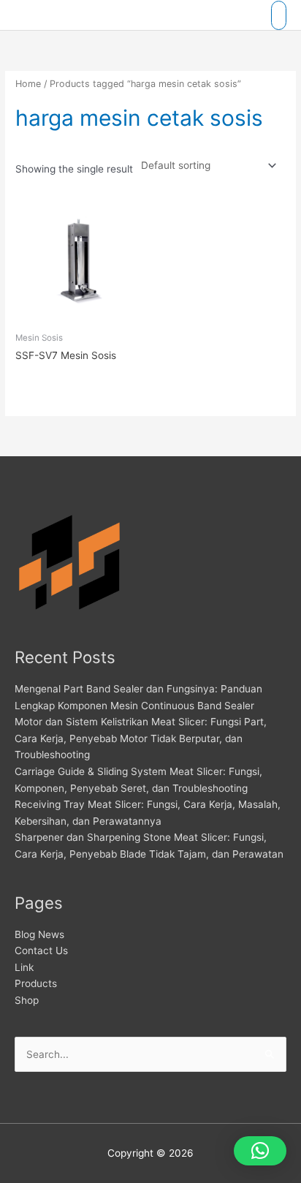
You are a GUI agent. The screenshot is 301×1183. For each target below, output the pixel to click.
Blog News (39, 934)
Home (28, 83)
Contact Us (41, 950)
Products (36, 983)
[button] (260, 1150)
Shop (27, 1000)
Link (24, 967)
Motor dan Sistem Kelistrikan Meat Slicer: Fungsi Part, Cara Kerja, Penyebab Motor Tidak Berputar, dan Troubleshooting (141, 738)
